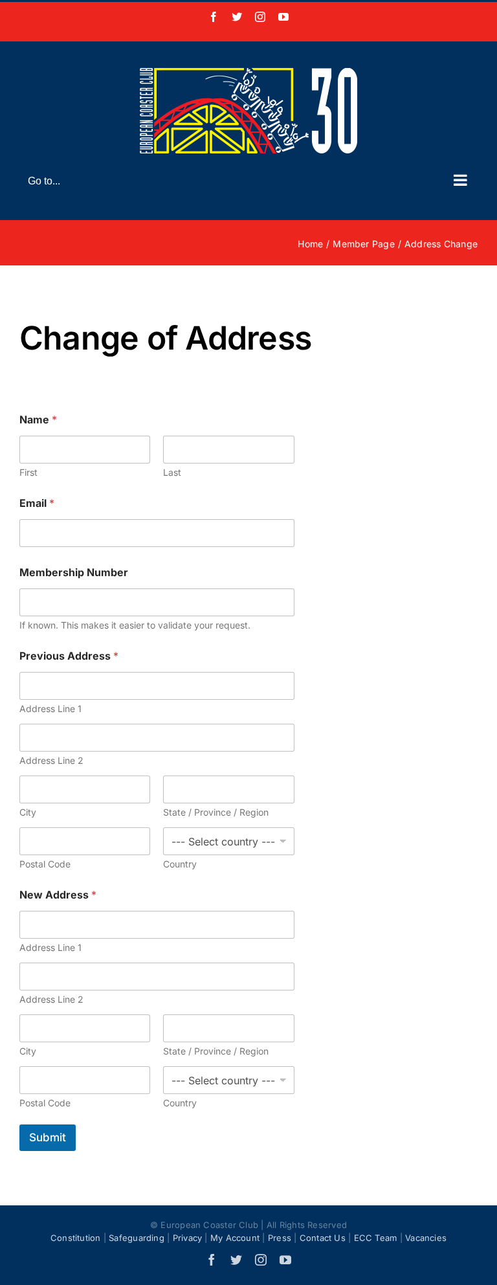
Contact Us (323, 1238)
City (27, 812)
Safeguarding (136, 1238)
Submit (47, 1137)
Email (36, 503)
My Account (235, 1238)
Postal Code (45, 863)
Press (279, 1238)
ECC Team (375, 1238)
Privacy (188, 1238)
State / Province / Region (216, 812)
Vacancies (426, 1238)
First (28, 472)
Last (172, 472)
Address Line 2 (51, 760)
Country (180, 863)
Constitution (75, 1238)
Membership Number (73, 572)
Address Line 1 (50, 708)
